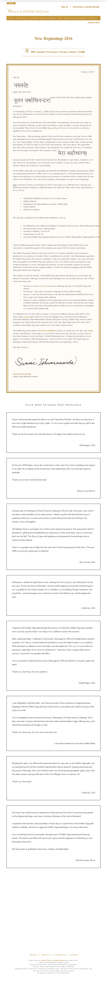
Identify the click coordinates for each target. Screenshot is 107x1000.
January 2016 (94, 22)
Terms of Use (45, 960)
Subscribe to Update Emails (86, 7)
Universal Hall (47, 331)
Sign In (64, 7)
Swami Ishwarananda (22, 374)
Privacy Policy (59, 960)
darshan (42, 286)
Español (41, 52)
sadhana (55, 128)
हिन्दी (33, 52)
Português (52, 52)
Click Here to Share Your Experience (53, 405)
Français (63, 52)
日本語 (81, 52)
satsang (26, 317)
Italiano (72, 52)
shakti (90, 331)
